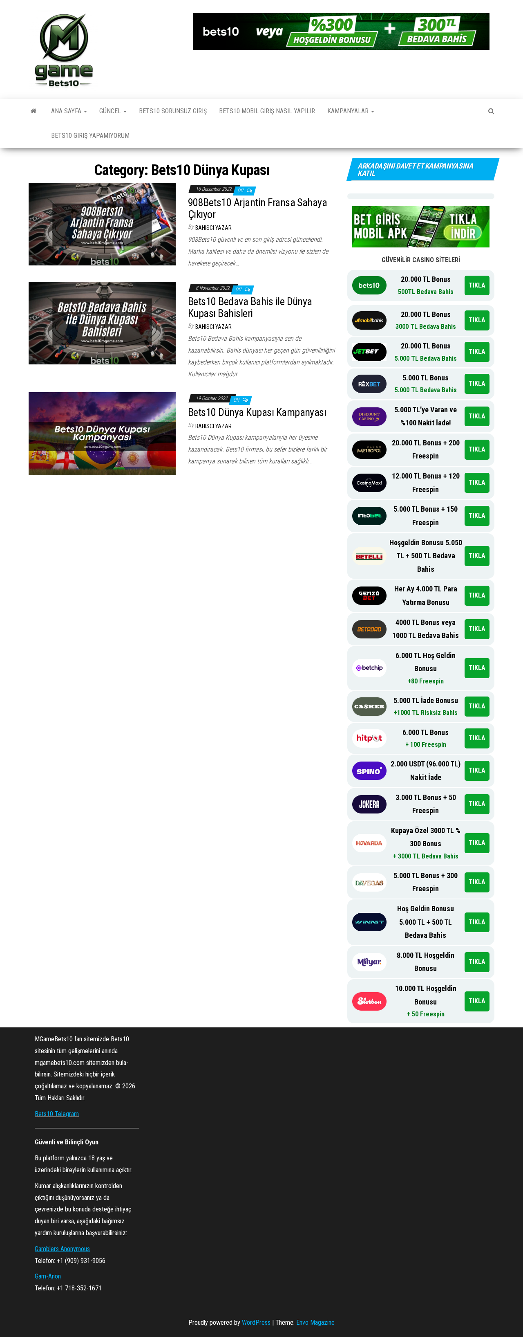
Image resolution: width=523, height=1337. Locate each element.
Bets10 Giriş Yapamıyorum (90, 135)
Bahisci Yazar (213, 228)
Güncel (111, 111)
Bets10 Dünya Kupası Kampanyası (257, 412)
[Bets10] (33, 111)
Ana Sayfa (67, 111)
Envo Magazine (315, 1322)
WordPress (256, 1322)
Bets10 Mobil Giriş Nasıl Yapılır (267, 111)
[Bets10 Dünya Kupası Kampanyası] (102, 433)
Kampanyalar (348, 111)
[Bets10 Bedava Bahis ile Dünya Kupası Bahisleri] (102, 322)
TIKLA (477, 285)
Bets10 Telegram (57, 1114)
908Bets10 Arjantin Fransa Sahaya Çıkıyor (257, 208)
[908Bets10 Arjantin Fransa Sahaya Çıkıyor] (102, 223)
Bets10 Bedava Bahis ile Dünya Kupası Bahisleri (250, 307)
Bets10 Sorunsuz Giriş (173, 111)
